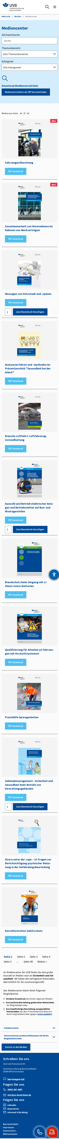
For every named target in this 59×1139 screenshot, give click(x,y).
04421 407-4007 (15, 1089)
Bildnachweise (10, 1134)
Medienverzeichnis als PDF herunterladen (26, 92)
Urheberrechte (11, 1028)
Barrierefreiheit (10, 1124)
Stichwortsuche (11, 34)
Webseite (6, 16)
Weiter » (42, 961)
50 (28, 113)
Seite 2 (21, 956)
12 (21, 113)
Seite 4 (46, 956)
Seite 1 (8, 956)
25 (24, 113)
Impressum (8, 1127)
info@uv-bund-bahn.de (19, 1095)
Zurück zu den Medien (16, 1047)
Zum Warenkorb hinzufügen (30, 311)
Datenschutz (9, 1130)
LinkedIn (11, 1105)
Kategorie (7, 61)
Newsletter (13, 1108)
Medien (17, 16)
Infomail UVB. (17, 1112)
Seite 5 (8, 961)
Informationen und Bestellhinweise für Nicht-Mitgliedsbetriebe (26, 1037)
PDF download (15, 171)
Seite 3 (34, 956)
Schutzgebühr (44, 1014)
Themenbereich (11, 48)
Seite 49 (28, 961)
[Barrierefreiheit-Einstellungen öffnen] (54, 574)
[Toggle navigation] (54, 6)
